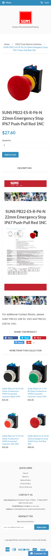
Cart (46, 2)
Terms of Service (25, 487)
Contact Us (39, 553)
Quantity (6, 140)
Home (6, 44)
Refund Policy (25, 480)
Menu (8, 2)
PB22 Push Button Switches (28, 44)
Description (24, 168)
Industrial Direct (25, 540)
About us (25, 476)
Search (25, 473)
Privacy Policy (25, 483)
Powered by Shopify (39, 540)
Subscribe (41, 527)
